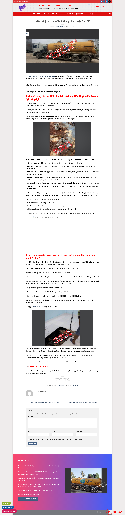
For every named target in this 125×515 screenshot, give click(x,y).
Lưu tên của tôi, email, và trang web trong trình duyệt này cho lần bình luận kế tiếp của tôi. (56, 439)
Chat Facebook (7, 507)
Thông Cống (68, 14)
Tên (29, 431)
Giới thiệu (45, 14)
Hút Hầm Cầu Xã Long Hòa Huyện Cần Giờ (41, 76)
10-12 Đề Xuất (71, 26)
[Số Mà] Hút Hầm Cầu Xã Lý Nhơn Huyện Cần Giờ (82, 403)
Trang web (79, 431)
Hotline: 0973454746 (9, 511)
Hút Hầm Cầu (56, 14)
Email (54, 431)
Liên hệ (90, 14)
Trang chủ (36, 14)
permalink (75, 385)
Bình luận (30, 416)
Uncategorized (62, 18)
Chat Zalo (6, 503)
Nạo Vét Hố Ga (80, 14)
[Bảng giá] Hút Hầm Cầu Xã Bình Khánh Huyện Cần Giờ (44, 403)
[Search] (110, 14)
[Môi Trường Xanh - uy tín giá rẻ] (24, 7)
